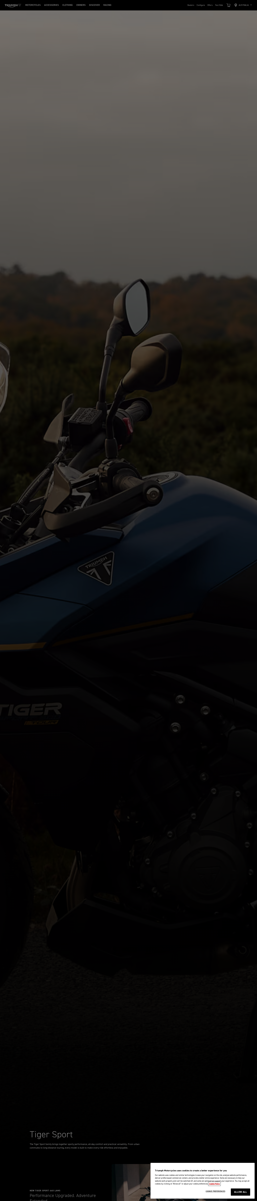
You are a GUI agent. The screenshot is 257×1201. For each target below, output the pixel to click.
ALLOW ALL (240, 1192)
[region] (203, 1181)
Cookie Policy (214, 1184)
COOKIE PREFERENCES (215, 1191)
